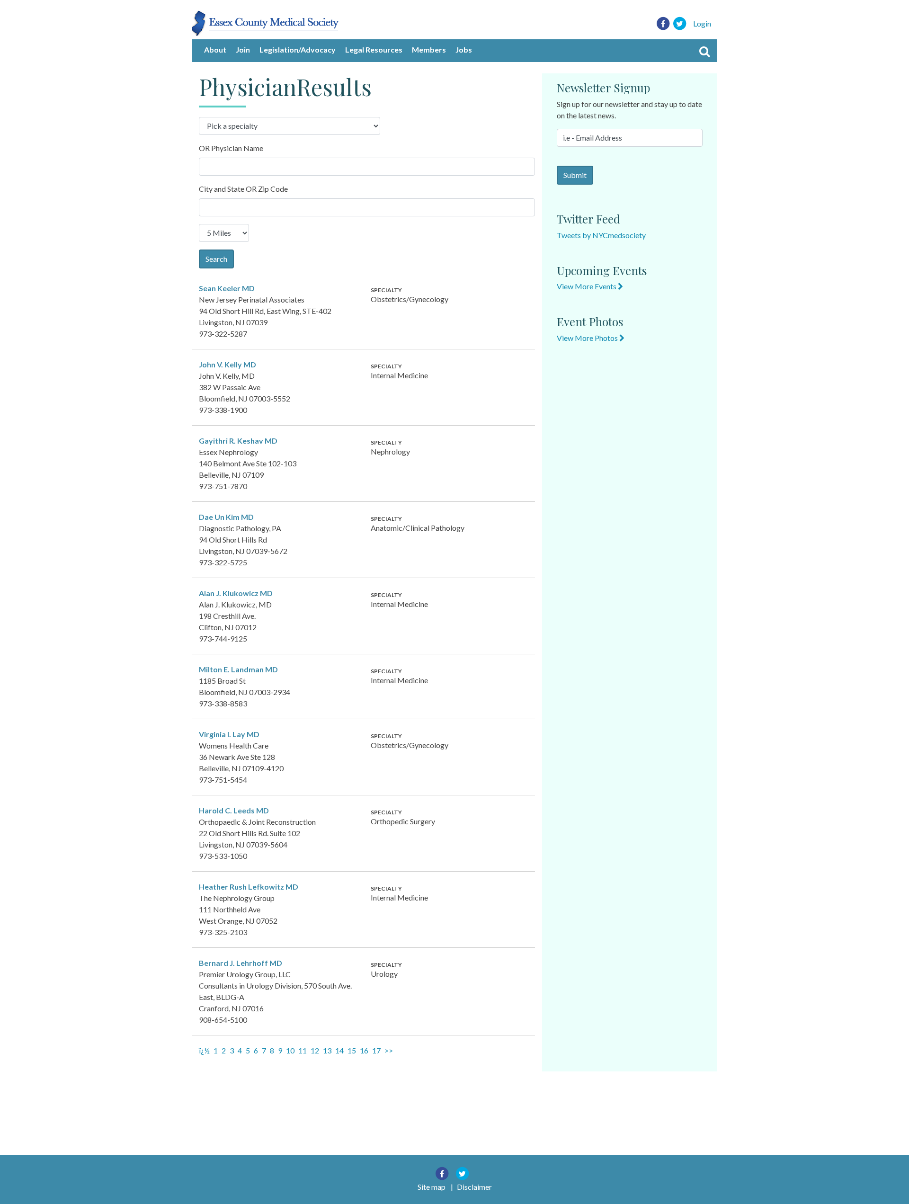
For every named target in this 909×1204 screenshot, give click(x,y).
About (215, 49)
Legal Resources (373, 49)
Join (243, 49)
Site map (432, 1186)
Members (429, 49)
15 (352, 1050)
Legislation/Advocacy (297, 49)
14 (339, 1050)
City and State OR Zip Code (243, 188)
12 (315, 1050)
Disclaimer (474, 1186)
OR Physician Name (231, 147)
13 (327, 1050)
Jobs (463, 49)
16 (364, 1050)
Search (216, 258)
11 (302, 1050)
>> (388, 1050)
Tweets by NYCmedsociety (601, 235)
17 (376, 1050)
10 (290, 1050)
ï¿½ (204, 1050)
